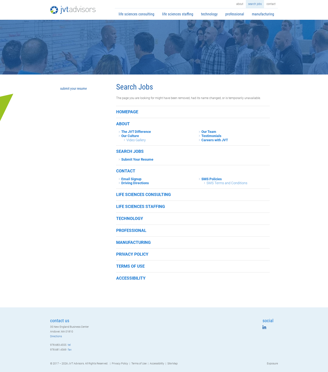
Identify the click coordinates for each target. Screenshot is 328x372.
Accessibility (131, 278)
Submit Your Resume (137, 159)
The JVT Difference (136, 132)
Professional (234, 14)
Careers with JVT (214, 140)
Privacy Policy (132, 254)
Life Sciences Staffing (177, 14)
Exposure (272, 363)
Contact (271, 4)
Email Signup (131, 179)
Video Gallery (136, 140)
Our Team (208, 132)
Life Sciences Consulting (136, 14)
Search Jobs (255, 4)
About (239, 4)
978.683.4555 (60, 344)
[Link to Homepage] (73, 10)
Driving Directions (135, 183)
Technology (209, 14)
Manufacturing (263, 14)
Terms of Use (130, 266)
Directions (56, 336)
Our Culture (130, 136)
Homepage (127, 111)
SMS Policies (211, 179)
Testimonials (211, 136)
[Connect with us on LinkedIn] (264, 328)
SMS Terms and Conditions (227, 183)
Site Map (172, 363)
